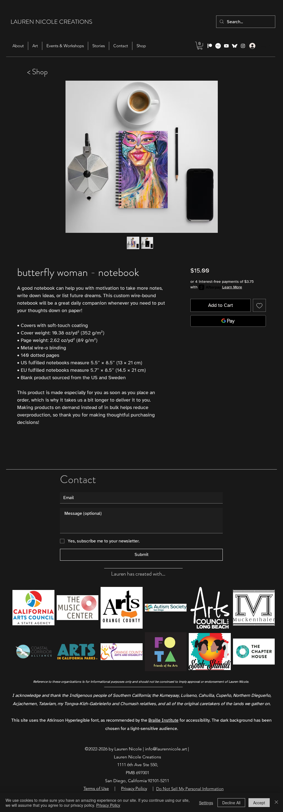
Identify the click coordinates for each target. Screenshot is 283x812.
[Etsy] (218, 46)
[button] (200, 46)
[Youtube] (226, 46)
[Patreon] (210, 46)
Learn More (232, 287)
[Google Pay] (228, 321)
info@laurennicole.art (166, 749)
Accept (259, 802)
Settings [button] (206, 802)
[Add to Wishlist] (259, 305)
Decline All (231, 802)
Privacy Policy (108, 805)
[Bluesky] (234, 46)
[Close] (276, 803)
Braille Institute (163, 720)
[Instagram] (243, 46)
